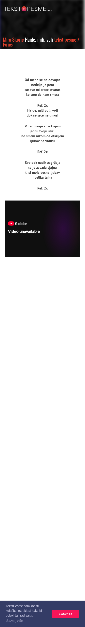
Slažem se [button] (65, 613)
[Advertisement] (36, 60)
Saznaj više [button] (14, 620)
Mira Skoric (13, 39)
